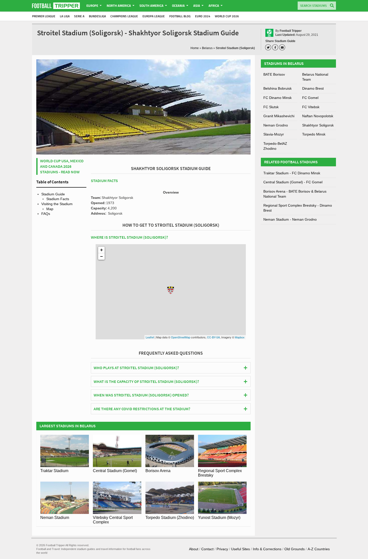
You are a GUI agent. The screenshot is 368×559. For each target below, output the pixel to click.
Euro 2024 (202, 16)
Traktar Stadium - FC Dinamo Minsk (291, 173)
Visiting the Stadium (57, 204)
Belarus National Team (315, 76)
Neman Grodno (275, 125)
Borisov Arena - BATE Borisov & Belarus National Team (294, 193)
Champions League (124, 16)
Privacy (222, 549)
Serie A (79, 16)
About (193, 549)
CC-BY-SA (213, 337)
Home (195, 48)
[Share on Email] (282, 47)
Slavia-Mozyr (273, 134)
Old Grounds (294, 549)
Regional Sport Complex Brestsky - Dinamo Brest (297, 207)
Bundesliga (97, 16)
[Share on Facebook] (275, 47)
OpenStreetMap (180, 337)
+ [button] (101, 249)
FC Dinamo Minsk (277, 98)
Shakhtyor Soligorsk (318, 125)
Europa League (153, 16)
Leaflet (150, 337)
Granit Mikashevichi (278, 116)
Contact (207, 549)
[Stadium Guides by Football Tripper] (56, 6)
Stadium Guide (53, 194)
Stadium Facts (57, 199)
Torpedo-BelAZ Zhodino (275, 146)
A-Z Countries (319, 549)
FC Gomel (310, 98)
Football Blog (180, 16)
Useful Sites (240, 549)
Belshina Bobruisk (277, 88)
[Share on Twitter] (268, 47)
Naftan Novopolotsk (317, 116)
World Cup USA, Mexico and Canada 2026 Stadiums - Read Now (62, 166)
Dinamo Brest (313, 88)
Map (49, 209)
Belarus (207, 48)
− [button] (101, 256)
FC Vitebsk (310, 107)
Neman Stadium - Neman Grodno (290, 219)
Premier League (43, 16)
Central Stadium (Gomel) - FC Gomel (292, 182)
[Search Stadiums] (332, 6)
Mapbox (240, 337)
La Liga (65, 16)
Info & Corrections (267, 549)
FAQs (45, 214)
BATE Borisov (274, 74)
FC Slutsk (271, 107)
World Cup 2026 (227, 16)
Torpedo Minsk (313, 134)
